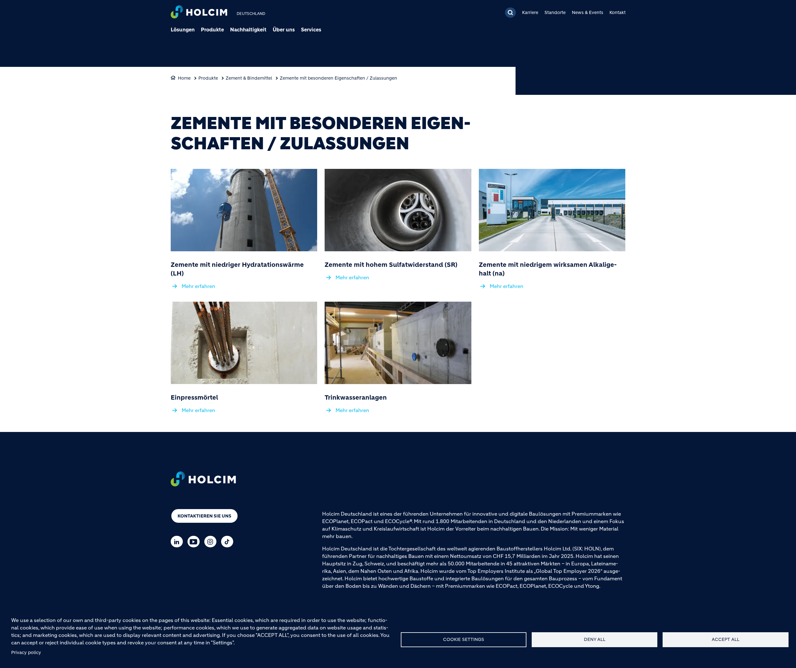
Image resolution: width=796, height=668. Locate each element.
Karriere (530, 12)
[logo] (199, 12)
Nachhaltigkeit (248, 29)
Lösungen (183, 29)
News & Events (587, 12)
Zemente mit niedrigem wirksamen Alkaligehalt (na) (548, 269)
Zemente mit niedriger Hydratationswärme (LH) (237, 269)
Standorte (555, 12)
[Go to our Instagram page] (212, 541)
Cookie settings (463, 639)
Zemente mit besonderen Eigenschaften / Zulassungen (338, 78)
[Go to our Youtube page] (195, 541)
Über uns (284, 29)
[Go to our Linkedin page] (178, 541)
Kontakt (617, 12)
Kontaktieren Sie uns (204, 516)
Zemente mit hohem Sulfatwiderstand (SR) (391, 265)
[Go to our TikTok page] (228, 541)
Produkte (212, 29)
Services (311, 29)
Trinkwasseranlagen (356, 397)
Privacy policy (26, 652)
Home (184, 78)
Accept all (725, 639)
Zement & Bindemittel (249, 78)
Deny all (594, 639)
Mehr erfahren (198, 286)
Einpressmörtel (194, 397)
